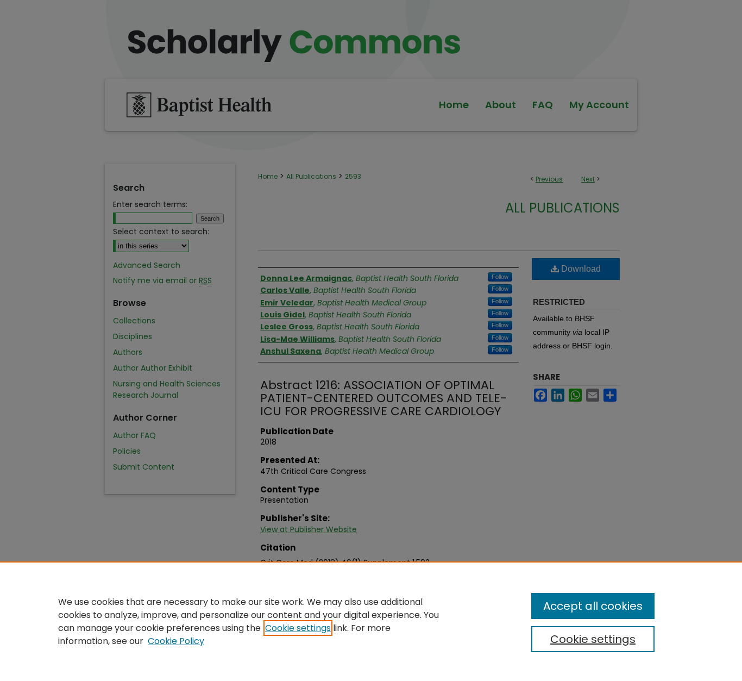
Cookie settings (298, 628)
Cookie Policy (176, 641)
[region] (371, 621)
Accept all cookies (593, 606)
